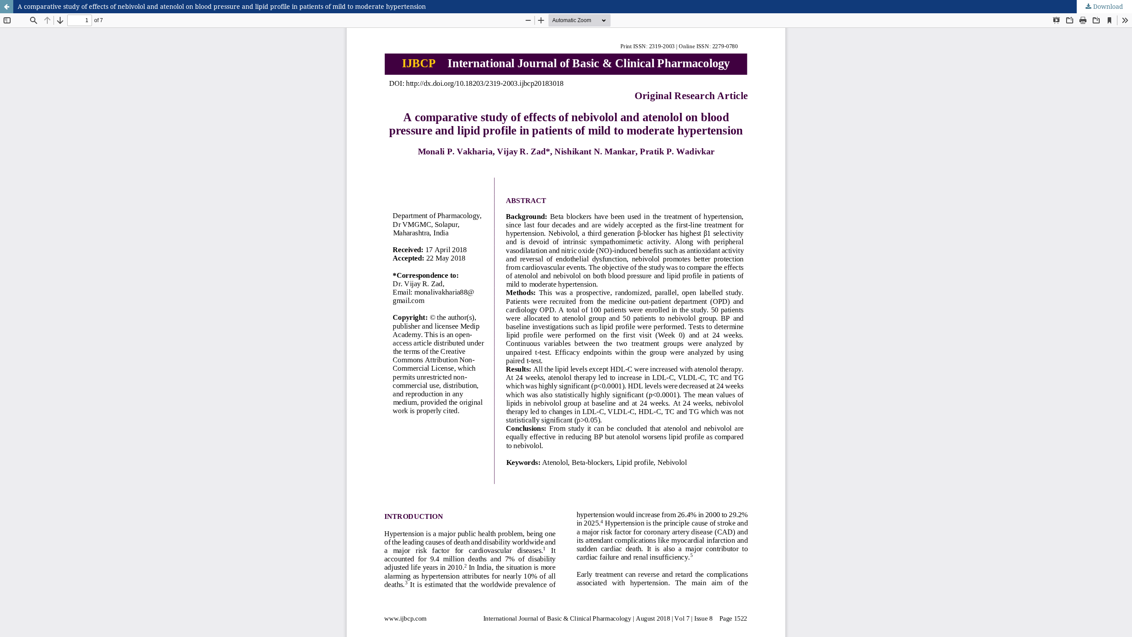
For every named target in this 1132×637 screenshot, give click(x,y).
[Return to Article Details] (6, 6)
